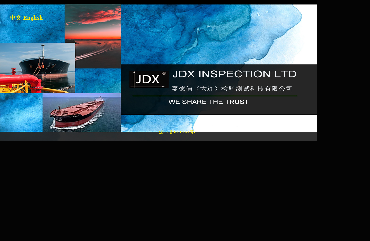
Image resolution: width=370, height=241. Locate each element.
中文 (13, 17)
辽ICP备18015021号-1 (99, 132)
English (33, 17)
